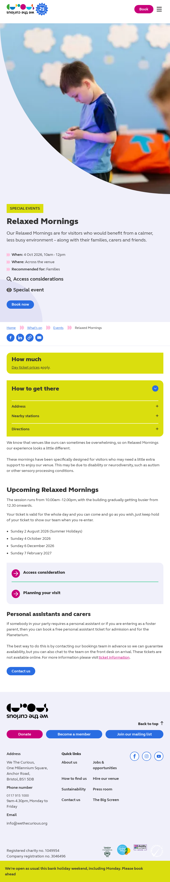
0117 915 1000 (18, 795)
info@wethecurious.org (27, 823)
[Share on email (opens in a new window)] (39, 338)
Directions (20, 429)
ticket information (114, 657)
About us (69, 762)
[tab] (16, 327)
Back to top (148, 724)
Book (143, 9)
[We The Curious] (27, 9)
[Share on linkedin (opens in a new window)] (20, 338)
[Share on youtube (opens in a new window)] (158, 756)
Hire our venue (106, 778)
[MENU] (160, 10)
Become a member (74, 734)
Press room (102, 789)
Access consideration (44, 572)
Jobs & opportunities (105, 765)
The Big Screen (106, 799)
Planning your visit (42, 592)
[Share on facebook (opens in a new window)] (11, 338)
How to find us (74, 778)
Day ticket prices (26, 367)
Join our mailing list (134, 734)
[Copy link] (30, 338)
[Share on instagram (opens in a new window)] (146, 756)
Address (19, 406)
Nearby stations (25, 416)
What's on (34, 328)
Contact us (21, 671)
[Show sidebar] (155, 388)
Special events (25, 208)
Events (58, 328)
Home (11, 328)
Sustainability (74, 789)
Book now (20, 304)
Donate (24, 734)
